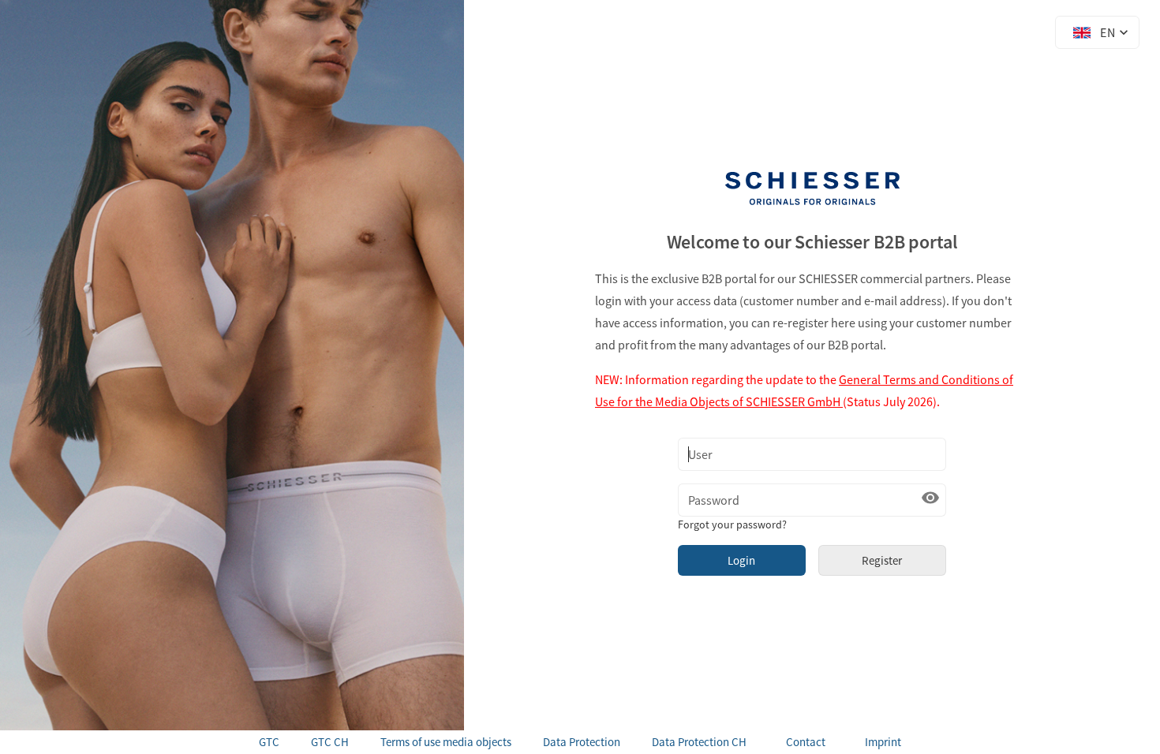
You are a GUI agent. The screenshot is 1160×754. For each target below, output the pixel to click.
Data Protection (581, 741)
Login (741, 560)
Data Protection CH (699, 741)
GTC (269, 741)
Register (882, 560)
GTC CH (330, 741)
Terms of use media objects (445, 741)
